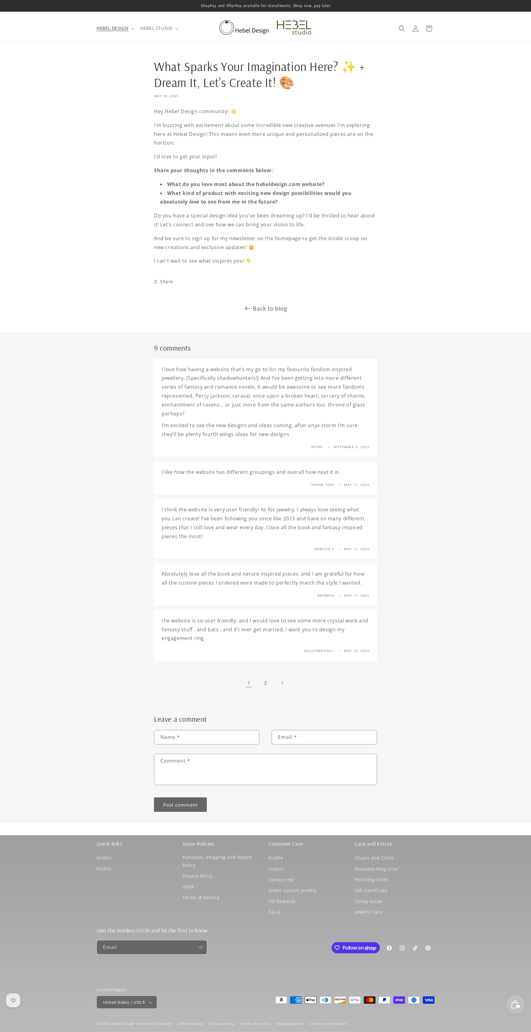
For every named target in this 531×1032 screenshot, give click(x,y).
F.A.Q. (275, 912)
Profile (103, 869)
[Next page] (282, 683)
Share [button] (166, 281)
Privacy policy (221, 1023)
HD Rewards (282, 901)
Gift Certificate (371, 890)
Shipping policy (290, 1023)
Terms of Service (201, 897)
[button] (115, 28)
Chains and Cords (374, 858)
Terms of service (255, 1023)
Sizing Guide (369, 901)
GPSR (188, 887)
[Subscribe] (200, 947)
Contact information (328, 1023)
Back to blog (270, 308)
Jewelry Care (368, 912)
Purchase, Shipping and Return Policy (217, 861)
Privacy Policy (197, 876)
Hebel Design (123, 1024)
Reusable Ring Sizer (377, 869)
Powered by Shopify (154, 1024)
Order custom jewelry (293, 890)
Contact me (281, 880)
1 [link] (248, 683)
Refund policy (190, 1023)
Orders (104, 858)
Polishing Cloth (371, 880)
